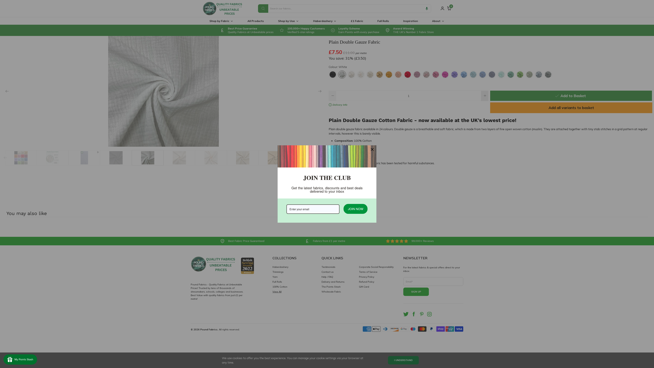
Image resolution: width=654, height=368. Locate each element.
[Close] (372, 149)
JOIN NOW (355, 209)
